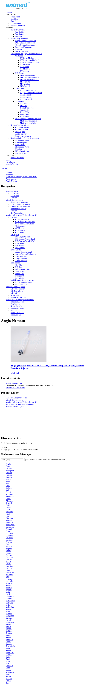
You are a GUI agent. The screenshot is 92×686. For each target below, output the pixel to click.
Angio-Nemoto (26, 95)
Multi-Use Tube (21, 284)
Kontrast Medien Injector (20, 125)
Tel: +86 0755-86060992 (15, 388)
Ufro (12, 373)
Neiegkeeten (10, 162)
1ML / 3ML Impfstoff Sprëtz (16, 398)
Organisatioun (16, 23)
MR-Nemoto (25, 82)
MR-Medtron (25, 84)
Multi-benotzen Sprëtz (28, 121)
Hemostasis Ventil (22, 147)
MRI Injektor (20, 132)
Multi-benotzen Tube (28, 123)
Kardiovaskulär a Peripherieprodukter (25, 138)
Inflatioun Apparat (22, 140)
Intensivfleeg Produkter (19, 38)
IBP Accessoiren (21, 51)
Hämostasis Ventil (17, 308)
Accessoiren (20, 101)
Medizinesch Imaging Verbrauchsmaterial (26, 54)
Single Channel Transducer (25, 41)
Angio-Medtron (26, 97)
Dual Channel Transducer (25, 43)
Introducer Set (20, 153)
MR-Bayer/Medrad (27, 75)
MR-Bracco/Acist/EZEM (29, 80)
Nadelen (18, 36)
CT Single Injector (22, 127)
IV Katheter (24, 116)
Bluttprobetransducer (18, 209)
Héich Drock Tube (27, 108)
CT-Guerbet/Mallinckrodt (29, 60)
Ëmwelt (13, 21)
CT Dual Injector (21, 129)
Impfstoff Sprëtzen (18, 30)
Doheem (9, 12)
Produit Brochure (17, 158)
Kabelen (18, 49)
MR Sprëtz (19, 73)
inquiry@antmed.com (14, 383)
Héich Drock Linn (22, 151)
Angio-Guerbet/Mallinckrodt (31, 93)
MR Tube (23, 106)
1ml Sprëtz (19, 32)
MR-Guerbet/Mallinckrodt (30, 77)
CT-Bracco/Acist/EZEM (29, 62)
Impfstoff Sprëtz (12, 191)
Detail (16, 373)
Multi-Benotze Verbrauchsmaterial (28, 119)
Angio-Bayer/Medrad (28, 90)
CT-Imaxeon (25, 64)
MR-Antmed (25, 86)
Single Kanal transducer (20, 202)
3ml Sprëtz (19, 34)
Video (8, 160)
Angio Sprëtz (20, 88)
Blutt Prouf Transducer (24, 47)
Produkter (9, 175)
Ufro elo (4, 447)
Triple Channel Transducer (25, 45)
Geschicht (14, 19)
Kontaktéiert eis (12, 164)
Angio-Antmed (26, 99)
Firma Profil (15, 17)
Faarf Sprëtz (20, 145)
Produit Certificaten (18, 25)
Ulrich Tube (24, 112)
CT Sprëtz (19, 56)
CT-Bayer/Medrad (27, 58)
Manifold (18, 149)
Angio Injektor (20, 134)
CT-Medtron (25, 69)
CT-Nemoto (24, 67)
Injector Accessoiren (23, 136)
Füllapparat (24, 114)
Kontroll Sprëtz (21, 142)
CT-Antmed (24, 71)
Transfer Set (24, 110)
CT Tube (23, 103)
